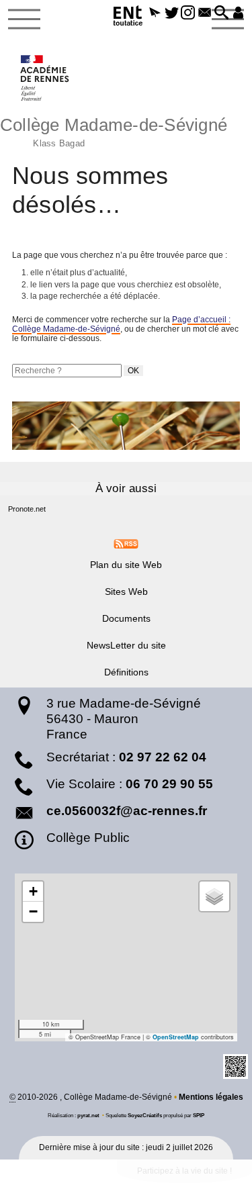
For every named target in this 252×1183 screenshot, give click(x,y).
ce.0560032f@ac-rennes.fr (126, 811)
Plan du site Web (126, 564)
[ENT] (128, 18)
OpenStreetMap (176, 1037)
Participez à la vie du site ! (184, 1171)
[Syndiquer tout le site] (126, 543)
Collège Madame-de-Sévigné (113, 130)
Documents (126, 618)
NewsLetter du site (126, 645)
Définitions (126, 672)
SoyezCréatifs (145, 1115)
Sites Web (126, 591)
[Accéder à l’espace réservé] (238, 13)
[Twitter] (171, 13)
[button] (154, 13)
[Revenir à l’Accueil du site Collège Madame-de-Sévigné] (45, 78)
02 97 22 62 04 (162, 757)
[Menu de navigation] (24, 19)
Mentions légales (211, 1097)
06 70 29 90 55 (169, 784)
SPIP (198, 1115)
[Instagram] (188, 13)
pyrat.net (88, 1115)
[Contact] (204, 13)
